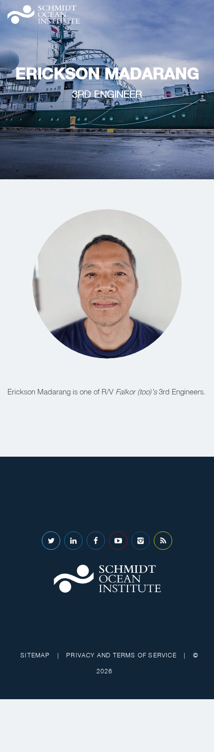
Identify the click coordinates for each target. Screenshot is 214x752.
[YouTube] (118, 540)
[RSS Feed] (163, 540)
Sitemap (35, 655)
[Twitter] (51, 540)
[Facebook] (96, 540)
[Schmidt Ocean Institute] (43, 14)
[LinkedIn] (73, 540)
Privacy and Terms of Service (121, 655)
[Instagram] (140, 540)
